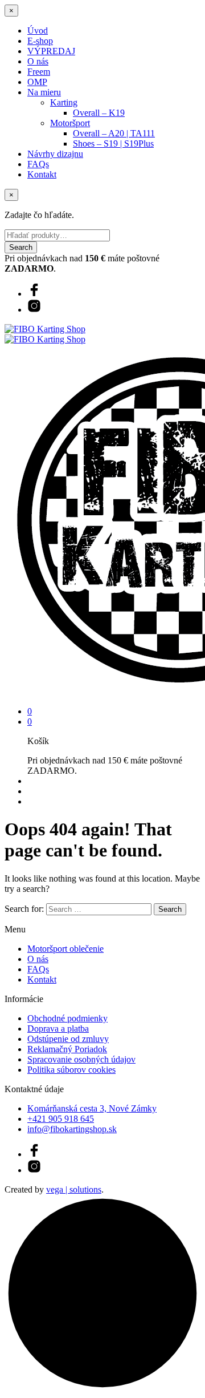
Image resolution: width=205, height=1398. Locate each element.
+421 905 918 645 (60, 1119)
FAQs (38, 164)
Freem (38, 71)
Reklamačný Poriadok (67, 1049)
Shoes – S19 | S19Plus (113, 143)
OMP (37, 82)
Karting (63, 102)
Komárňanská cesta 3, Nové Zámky (92, 1108)
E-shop (40, 41)
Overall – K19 (99, 113)
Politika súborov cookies (71, 1069)
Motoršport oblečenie (65, 948)
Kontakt (41, 174)
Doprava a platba (58, 1028)
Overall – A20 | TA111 (114, 133)
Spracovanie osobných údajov (81, 1059)
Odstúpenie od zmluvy (68, 1039)
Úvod (37, 30)
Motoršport (70, 123)
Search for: (24, 909)
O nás (37, 61)
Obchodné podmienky (67, 1018)
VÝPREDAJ (51, 51)
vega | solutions (73, 1189)
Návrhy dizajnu (55, 154)
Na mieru (44, 92)
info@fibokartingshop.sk (72, 1129)
